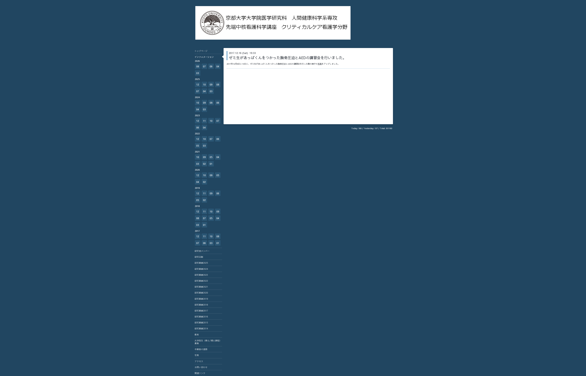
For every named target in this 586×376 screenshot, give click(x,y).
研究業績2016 (201, 316)
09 (211, 84)
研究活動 (199, 256)
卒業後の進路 (201, 349)
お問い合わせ (201, 367)
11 (204, 120)
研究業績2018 (201, 304)
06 (211, 66)
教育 (197, 334)
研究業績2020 (201, 292)
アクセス (199, 361)
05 (197, 145)
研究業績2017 (201, 310)
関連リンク (200, 373)
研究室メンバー (202, 250)
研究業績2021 (201, 286)
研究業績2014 (201, 328)
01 (211, 163)
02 (204, 163)
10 (204, 84)
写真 (320, 63)
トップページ (201, 50)
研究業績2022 (201, 280)
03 (197, 73)
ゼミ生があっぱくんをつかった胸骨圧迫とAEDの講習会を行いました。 (287, 57)
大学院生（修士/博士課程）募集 (208, 342)
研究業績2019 (201, 298)
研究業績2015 (201, 322)
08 (197, 66)
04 (217, 66)
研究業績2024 (201, 268)
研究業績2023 (201, 274)
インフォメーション (204, 56)
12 (197, 84)
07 (204, 66)
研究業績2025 (201, 262)
